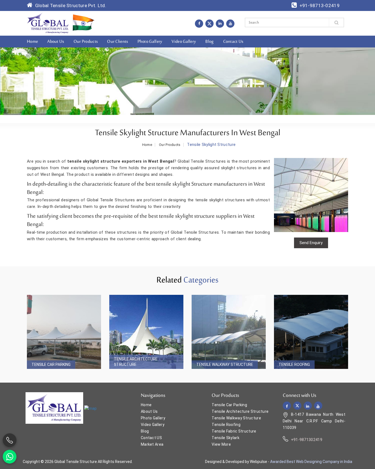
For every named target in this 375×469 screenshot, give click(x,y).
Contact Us (233, 42)
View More (221, 444)
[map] (90, 408)
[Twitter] (209, 23)
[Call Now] (9, 440)
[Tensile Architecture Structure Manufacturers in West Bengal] (146, 332)
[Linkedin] (220, 23)
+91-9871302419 (306, 439)
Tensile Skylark (225, 438)
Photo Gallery (150, 42)
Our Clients (117, 42)
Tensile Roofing (294, 364)
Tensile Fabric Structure (234, 431)
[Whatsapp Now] (9, 457)
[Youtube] (230, 23)
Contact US (151, 438)
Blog (209, 42)
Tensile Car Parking (51, 364)
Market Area (152, 444)
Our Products (86, 42)
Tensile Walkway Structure (224, 364)
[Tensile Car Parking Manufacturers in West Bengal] (64, 332)
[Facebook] (199, 23)
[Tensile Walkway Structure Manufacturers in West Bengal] (229, 332)
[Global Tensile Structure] (48, 23)
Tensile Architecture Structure (136, 362)
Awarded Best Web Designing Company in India (311, 461)
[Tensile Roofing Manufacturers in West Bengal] (311, 332)
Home (32, 42)
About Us (55, 42)
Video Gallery (184, 42)
